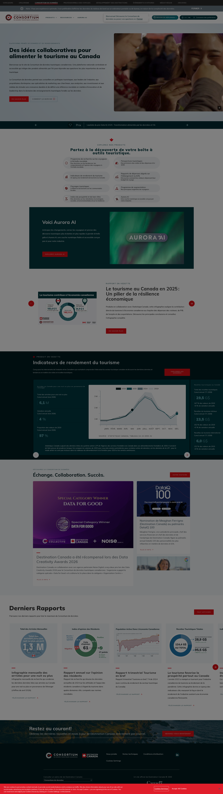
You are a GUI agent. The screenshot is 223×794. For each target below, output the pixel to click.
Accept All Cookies (179, 788)
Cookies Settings (161, 788)
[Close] (219, 788)
